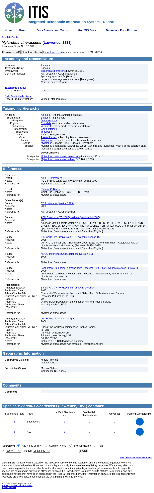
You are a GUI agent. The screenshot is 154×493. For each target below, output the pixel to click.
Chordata (46, 123)
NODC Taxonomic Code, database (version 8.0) (67, 254)
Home (8, 30)
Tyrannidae (47, 140)
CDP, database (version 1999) (57, 203)
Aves (43, 134)
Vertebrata (46, 126)
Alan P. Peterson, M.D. (53, 178)
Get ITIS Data (87, 30)
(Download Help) (52, 52)
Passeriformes (49, 137)
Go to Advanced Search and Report (136, 457)
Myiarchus (46, 143)
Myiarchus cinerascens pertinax (58, 159)
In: (3, 450)
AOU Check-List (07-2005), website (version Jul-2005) (70, 217)
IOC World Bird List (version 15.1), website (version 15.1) (71, 237)
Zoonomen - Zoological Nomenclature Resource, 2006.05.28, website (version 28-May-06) (90, 268)
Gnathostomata (49, 129)
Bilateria (45, 117)
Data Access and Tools (52, 30)
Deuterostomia (49, 120)
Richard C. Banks (50, 189)
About (22, 30)
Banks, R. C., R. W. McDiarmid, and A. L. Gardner (67, 287)
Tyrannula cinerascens (53, 71)
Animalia (46, 115)
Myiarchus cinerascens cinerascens (60, 156)
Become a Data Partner (121, 30)
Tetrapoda (46, 131)
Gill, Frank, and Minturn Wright (57, 318)
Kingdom (27, 450)
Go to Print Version (10, 37)
